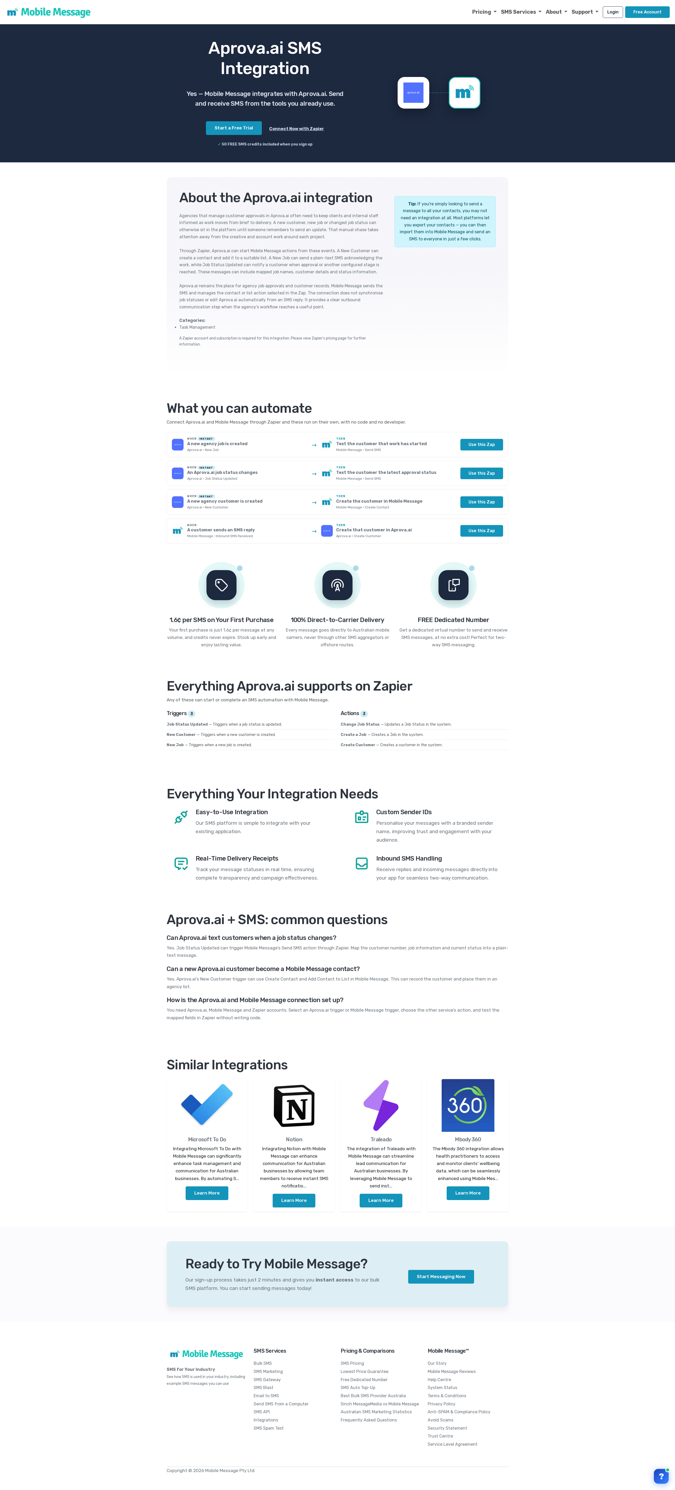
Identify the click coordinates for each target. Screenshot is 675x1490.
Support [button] (583, 12)
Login (613, 11)
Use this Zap (482, 444)
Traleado (381, 1139)
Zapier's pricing (324, 338)
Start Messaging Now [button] (441, 1276)
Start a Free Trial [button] (234, 127)
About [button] (554, 12)
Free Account (647, 11)
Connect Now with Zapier (296, 128)
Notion (294, 1139)
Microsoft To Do (207, 1139)
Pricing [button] (482, 12)
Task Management (197, 327)
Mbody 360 (468, 1139)
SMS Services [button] (519, 12)
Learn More (207, 1193)
